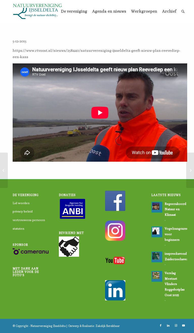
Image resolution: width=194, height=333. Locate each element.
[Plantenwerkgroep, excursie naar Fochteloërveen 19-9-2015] (4, 170)
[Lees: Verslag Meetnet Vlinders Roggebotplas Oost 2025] (156, 276)
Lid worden (21, 203)
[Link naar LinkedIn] (168, 325)
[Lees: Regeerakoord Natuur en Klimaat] (156, 207)
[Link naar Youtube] (183, 325)
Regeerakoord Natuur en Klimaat (175, 209)
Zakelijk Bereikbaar (107, 325)
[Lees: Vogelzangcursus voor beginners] (156, 231)
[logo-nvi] (37, 11)
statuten (18, 228)
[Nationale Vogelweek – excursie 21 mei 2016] (190, 170)
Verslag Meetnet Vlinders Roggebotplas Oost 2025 (175, 284)
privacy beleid (23, 211)
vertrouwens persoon (29, 220)
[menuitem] (74, 11)
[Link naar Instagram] (176, 325)
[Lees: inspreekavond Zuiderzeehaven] (156, 257)
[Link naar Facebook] (160, 325)
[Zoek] (183, 11)
